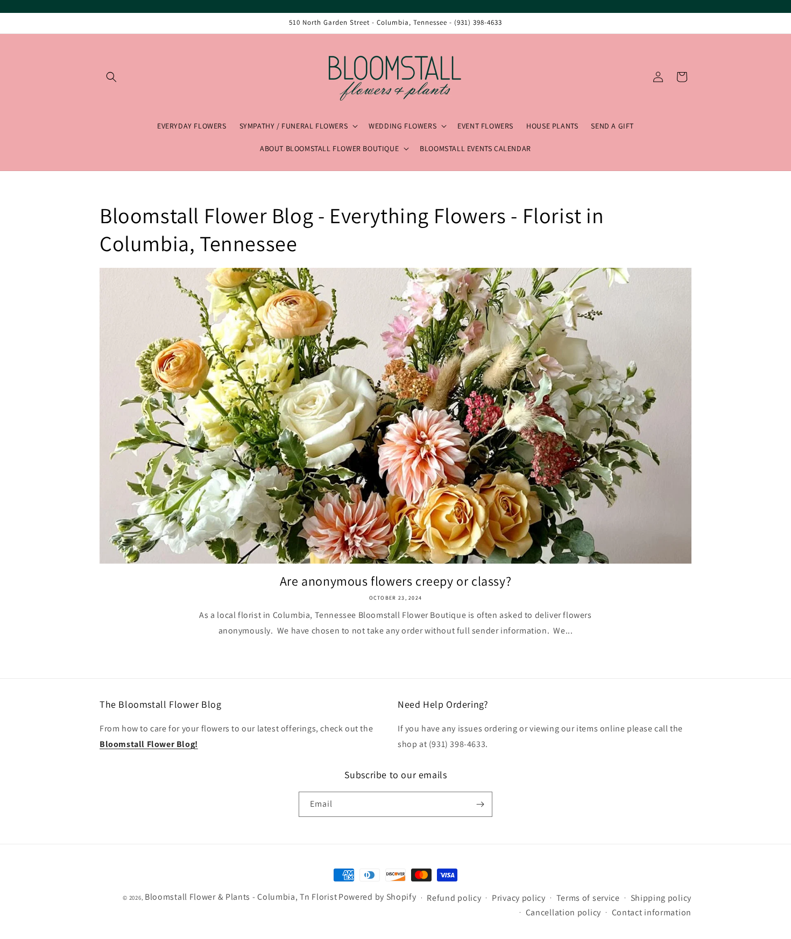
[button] (111, 77)
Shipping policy (661, 898)
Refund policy (454, 898)
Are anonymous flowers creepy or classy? (395, 581)
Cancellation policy (563, 912)
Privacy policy (519, 898)
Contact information (651, 912)
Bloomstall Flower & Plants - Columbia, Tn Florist (241, 896)
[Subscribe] (480, 804)
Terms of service (588, 898)
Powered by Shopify (377, 896)
